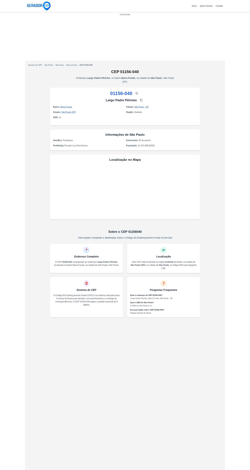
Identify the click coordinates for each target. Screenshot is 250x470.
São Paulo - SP (141, 107)
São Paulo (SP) (68, 112)
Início (194, 6)
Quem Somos (206, 6)
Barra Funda (72, 65)
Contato (219, 6)
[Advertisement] (125, 35)
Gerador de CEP (35, 65)
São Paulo (48, 65)
